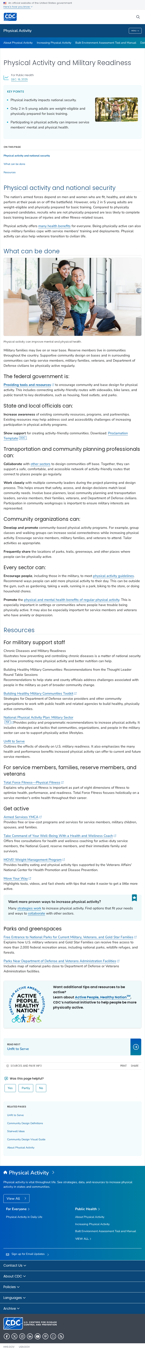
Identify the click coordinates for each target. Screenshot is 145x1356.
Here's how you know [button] (17, 7)
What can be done (14, 164)
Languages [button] (13, 1297)
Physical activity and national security (27, 155)
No (41, 1088)
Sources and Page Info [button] (26, 1066)
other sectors (40, 464)
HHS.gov (9, 1347)
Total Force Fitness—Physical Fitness (32, 782)
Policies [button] (10, 1286)
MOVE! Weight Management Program (33, 859)
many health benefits (54, 226)
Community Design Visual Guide (26, 1139)
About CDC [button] (13, 1276)
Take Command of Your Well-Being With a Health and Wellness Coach (58, 835)
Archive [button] (10, 1308)
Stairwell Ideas (16, 1131)
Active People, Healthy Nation (102, 997)
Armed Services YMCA (21, 817)
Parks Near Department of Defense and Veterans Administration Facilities (60, 961)
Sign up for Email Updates (28, 1254)
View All (14, 1198)
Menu (134, 31)
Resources (10, 172)
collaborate (36, 913)
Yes (10, 1088)
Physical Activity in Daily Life (24, 1217)
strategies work (29, 908)
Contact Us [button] (13, 1265)
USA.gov (24, 1347)
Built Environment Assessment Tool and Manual (105, 43)
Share (135, 1066)
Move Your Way (16, 878)
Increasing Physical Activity (54, 43)
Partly (26, 1088)
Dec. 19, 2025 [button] (19, 79)
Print (123, 1066)
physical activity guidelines (113, 576)
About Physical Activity (18, 43)
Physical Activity (17, 30)
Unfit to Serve (14, 741)
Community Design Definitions (25, 1123)
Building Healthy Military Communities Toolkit (38, 693)
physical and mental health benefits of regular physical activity (71, 599)
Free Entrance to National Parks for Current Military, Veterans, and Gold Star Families (68, 937)
